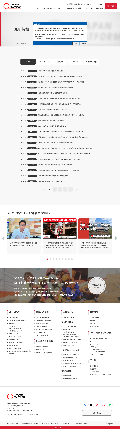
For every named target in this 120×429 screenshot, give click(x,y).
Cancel (83, 43)
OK (76, 43)
